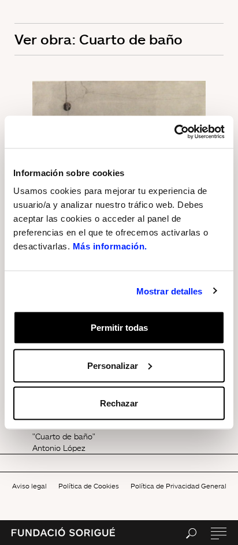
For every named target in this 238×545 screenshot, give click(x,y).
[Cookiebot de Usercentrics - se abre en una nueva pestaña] (174, 132)
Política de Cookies (88, 485)
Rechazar (119, 403)
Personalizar (112, 365)
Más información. (110, 246)
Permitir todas (119, 328)
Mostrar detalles (169, 291)
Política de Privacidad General (178, 485)
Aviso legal (29, 485)
